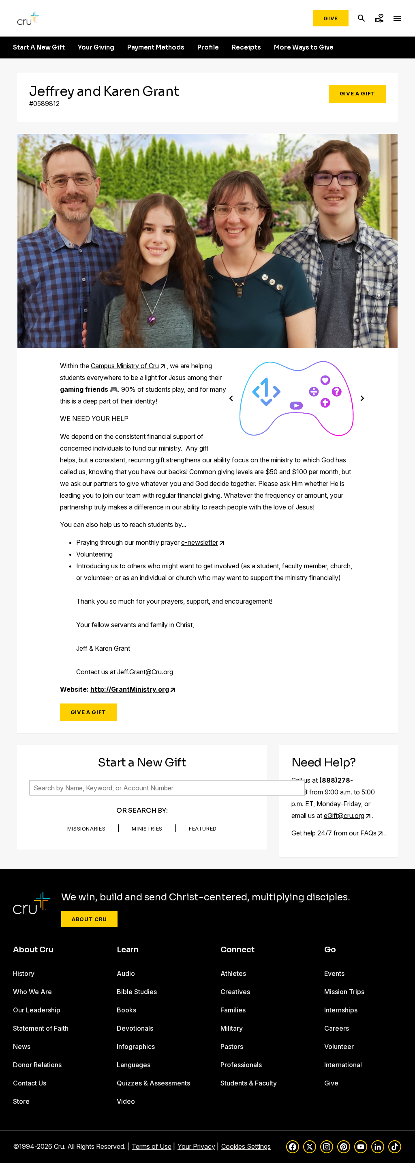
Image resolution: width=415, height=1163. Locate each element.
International (343, 1065)
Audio (126, 973)
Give (330, 18)
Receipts (246, 47)
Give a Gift (357, 93)
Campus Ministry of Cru (125, 366)
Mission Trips (344, 992)
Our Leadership (36, 1010)
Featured (203, 828)
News (21, 1046)
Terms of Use (151, 1146)
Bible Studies (137, 992)
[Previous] (231, 398)
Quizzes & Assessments (153, 1083)
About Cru (89, 919)
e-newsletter (199, 542)
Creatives (235, 992)
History (23, 973)
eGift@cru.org (344, 815)
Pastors (231, 1046)
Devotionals (135, 1028)
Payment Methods (155, 47)
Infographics (136, 1046)
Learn (128, 950)
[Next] (362, 398)
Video (126, 1101)
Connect (237, 950)
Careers (336, 1028)
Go (330, 950)
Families (233, 1010)
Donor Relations (37, 1065)
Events (334, 973)
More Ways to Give (304, 47)
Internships (340, 1010)
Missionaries (86, 828)
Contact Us (29, 1083)
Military (231, 1028)
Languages (133, 1065)
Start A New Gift (39, 47)
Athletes (233, 973)
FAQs (368, 833)
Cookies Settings (246, 1146)
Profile (208, 47)
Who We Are (32, 992)
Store (21, 1101)
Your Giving (96, 47)
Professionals (241, 1065)
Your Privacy (196, 1146)
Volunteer (339, 1046)
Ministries (147, 828)
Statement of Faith (40, 1028)
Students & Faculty (248, 1083)
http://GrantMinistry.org (129, 689)
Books (126, 1010)
